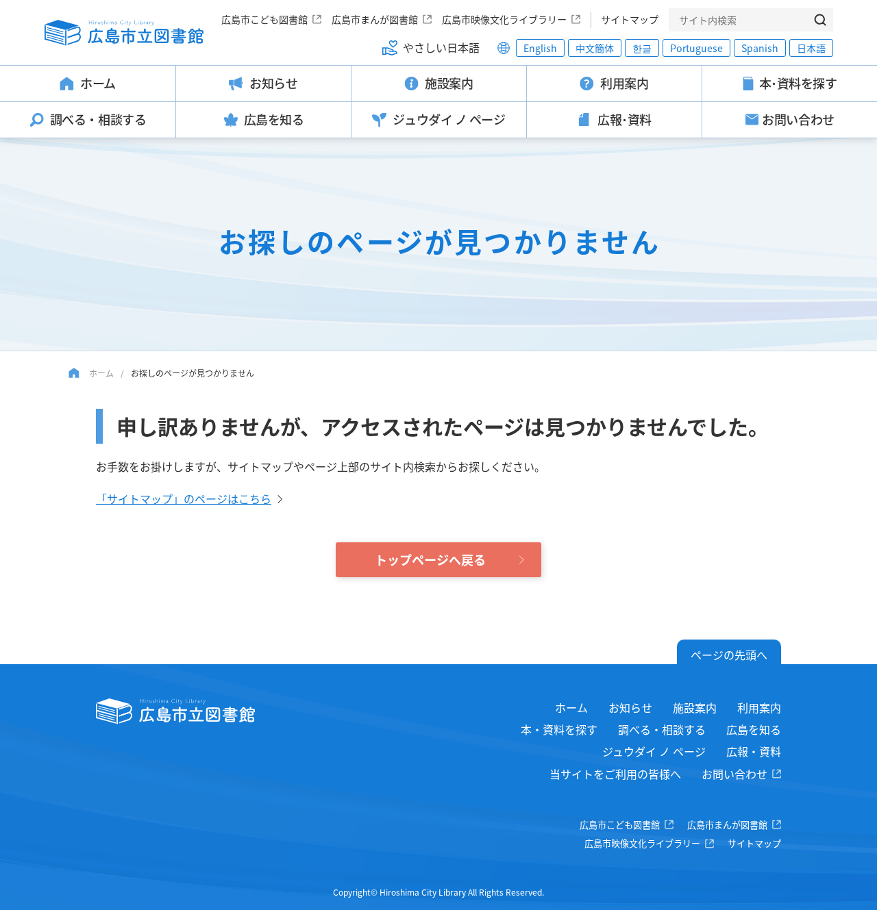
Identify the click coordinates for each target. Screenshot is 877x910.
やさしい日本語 (441, 47)
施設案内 (695, 707)
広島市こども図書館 (264, 19)
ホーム (101, 373)
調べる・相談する (662, 729)
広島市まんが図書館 (375, 19)
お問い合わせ (734, 774)
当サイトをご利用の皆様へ (615, 774)
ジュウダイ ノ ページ (654, 751)
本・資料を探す (559, 729)
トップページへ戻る (430, 559)
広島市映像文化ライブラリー (504, 19)
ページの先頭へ (729, 654)
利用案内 (759, 707)
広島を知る (753, 729)
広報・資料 (753, 751)
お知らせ (630, 707)
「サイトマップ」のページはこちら (183, 498)
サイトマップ (629, 19)
